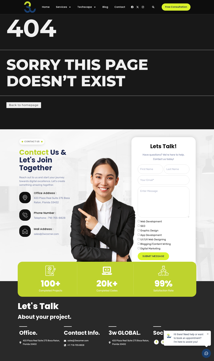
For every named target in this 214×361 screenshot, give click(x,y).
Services (61, 7)
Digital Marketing (150, 248)
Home (46, 7)
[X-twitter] (137, 7)
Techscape (84, 7)
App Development (151, 234)
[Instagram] (143, 7)
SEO (142, 226)
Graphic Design (149, 230)
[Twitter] (163, 342)
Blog (105, 7)
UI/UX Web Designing (153, 239)
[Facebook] (132, 7)
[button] (153, 7)
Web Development (151, 221)
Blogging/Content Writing (155, 243)
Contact (119, 7)
